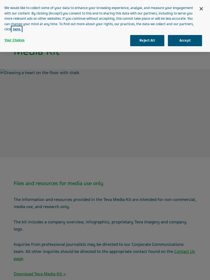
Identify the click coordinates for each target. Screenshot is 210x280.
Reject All (147, 40)
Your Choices (14, 40)
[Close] (201, 9)
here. (16, 29)
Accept (185, 40)
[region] (105, 26)
